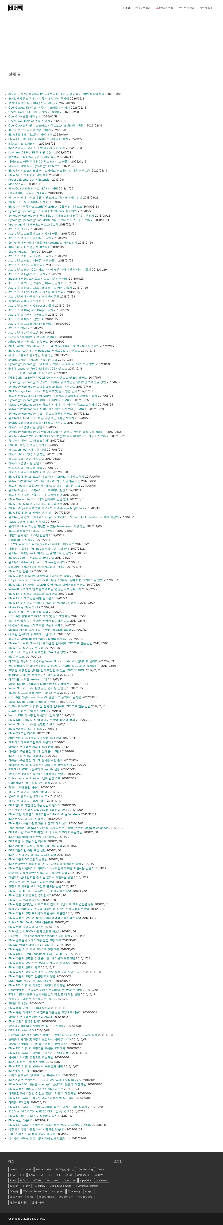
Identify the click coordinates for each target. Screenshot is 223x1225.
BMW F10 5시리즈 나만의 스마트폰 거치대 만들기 (39, 1052)
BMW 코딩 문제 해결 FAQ (24, 900)
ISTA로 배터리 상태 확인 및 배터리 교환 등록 (36, 148)
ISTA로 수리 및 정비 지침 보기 (27, 818)
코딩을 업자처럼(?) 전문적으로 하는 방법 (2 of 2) (39, 1039)
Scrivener (101, 1180)
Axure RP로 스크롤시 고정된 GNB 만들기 (34, 233)
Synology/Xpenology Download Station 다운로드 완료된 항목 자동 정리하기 (57, 431)
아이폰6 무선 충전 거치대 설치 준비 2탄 (33, 751)
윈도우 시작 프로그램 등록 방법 (28, 611)
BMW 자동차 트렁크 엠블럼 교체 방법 (32, 976)
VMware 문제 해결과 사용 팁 (26, 521)
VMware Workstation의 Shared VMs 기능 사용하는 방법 (44, 481)
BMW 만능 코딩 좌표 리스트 (26, 927)
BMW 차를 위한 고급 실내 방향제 (29, 1008)
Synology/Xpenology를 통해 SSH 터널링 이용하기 (40, 400)
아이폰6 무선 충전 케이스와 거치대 (30, 1016)
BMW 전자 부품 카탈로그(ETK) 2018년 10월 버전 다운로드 (45, 206)
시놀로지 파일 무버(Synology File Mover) (34, 166)
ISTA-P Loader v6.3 (21, 1030)
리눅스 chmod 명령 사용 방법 (27, 449)
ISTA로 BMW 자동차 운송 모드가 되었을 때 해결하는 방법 (44, 864)
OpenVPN (85, 1180)
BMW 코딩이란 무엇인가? (24, 1021)
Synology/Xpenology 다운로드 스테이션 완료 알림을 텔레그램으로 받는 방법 (57, 382)
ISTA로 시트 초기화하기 (23, 143)
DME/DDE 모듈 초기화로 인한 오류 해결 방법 (37, 652)
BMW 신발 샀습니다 (21, 1120)
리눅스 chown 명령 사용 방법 (27, 454)
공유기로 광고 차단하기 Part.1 (27, 800)
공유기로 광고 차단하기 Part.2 (27, 796)
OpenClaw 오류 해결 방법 (24, 116)
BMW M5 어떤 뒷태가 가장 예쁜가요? (32, 1116)
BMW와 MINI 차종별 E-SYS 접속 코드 (32, 944)
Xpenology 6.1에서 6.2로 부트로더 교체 (33, 224)
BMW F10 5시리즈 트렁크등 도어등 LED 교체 (37, 1048)
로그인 (118, 1161)
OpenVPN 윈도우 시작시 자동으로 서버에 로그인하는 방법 (45, 990)
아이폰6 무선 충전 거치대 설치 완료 (30, 746)
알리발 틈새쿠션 (18, 1003)
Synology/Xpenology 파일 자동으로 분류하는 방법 (40, 413)
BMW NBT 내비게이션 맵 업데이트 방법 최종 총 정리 (41, 719)
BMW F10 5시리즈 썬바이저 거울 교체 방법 (35, 1066)
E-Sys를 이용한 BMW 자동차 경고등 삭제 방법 (37, 872)
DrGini (101, 1169)
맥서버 (30, 1196)
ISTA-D (24, 1180)
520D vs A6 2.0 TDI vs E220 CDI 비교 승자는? (38, 1111)
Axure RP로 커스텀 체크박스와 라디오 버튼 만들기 (40, 287)
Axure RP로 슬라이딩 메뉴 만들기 (29, 238)
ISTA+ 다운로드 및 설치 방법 (26, 1062)
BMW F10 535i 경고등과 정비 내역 (30, 134)
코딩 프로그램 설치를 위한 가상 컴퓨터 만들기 (37, 773)
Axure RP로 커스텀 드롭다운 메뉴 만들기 (34, 283)
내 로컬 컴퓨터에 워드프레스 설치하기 (32, 634)
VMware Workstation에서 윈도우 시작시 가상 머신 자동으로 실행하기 (52, 404)
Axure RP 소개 (17, 229)
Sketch (14, 1185)
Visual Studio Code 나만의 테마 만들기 (33, 701)
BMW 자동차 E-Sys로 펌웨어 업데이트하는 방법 (38, 575)
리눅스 (89, 1191)
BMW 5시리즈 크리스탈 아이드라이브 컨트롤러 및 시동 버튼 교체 (49, 170)
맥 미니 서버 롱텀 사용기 (24, 787)
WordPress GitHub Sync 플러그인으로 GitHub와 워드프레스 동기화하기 (54, 665)
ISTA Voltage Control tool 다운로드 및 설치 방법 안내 (42, 391)
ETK (22, 1174)
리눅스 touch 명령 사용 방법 (26, 458)
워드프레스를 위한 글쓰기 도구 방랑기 (32, 530)
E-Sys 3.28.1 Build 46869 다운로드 (30, 922)
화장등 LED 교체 (18, 1102)
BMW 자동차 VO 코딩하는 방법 (28, 859)
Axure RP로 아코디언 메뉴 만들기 (29, 256)
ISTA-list (37, 1180)
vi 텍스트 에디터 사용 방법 (25, 467)
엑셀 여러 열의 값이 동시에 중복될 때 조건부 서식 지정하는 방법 (49, 908)
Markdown (53, 1180)
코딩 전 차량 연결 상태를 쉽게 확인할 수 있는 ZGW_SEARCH (46, 670)
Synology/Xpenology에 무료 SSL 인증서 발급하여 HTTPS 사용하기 (51, 215)
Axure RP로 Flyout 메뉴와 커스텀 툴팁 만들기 (37, 292)
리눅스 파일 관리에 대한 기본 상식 (30, 472)
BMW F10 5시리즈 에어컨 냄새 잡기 (31, 512)
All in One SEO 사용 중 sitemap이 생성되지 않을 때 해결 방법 (47, 1084)
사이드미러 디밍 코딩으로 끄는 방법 (31, 1057)
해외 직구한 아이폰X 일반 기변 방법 (30, 355)
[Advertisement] (111, 41)
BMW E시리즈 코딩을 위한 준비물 (29, 598)
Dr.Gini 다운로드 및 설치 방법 (27, 710)
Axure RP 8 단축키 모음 (23, 332)
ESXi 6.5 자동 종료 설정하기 (26, 445)
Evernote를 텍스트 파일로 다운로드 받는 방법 (37, 422)
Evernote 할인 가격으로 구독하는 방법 (32, 359)
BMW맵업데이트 (65, 1169)
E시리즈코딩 (36, 1174)
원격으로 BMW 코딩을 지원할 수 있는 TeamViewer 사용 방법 (47, 526)
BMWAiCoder (43, 1169)
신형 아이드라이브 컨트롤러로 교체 (30, 999)
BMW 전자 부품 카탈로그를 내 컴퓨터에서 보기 (38, 823)
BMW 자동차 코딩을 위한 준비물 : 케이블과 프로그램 (41, 958)
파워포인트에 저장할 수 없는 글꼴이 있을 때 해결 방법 (42, 1093)
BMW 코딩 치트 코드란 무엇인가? (29, 895)
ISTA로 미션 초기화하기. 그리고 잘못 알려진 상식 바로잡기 (45, 1080)
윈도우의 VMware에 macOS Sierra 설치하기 (36, 562)
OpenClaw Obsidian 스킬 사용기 (29, 121)
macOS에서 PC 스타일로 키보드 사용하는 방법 (38, 278)
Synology (39, 1185)
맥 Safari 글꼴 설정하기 (23, 301)
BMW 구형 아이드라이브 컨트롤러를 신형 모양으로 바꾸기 (45, 1012)
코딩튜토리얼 (85, 1196)
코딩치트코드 (66, 1196)
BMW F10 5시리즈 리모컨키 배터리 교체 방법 (37, 985)
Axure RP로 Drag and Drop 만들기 (30, 310)
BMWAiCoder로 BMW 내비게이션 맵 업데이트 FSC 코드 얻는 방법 (50, 643)
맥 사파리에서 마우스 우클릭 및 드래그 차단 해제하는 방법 (45, 197)
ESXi (12, 1174)
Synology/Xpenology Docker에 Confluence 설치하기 (42, 211)
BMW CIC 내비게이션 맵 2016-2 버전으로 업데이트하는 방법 (47, 584)
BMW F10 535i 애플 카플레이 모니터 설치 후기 (38, 139)
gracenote (83, 1174)
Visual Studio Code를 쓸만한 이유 (30, 724)
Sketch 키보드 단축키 (22, 251)
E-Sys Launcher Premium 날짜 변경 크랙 (34, 778)
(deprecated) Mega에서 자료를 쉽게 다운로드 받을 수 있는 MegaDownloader (58, 828)
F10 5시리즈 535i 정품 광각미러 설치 (32, 1134)
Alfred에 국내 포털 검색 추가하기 (29, 247)
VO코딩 (14, 1191)
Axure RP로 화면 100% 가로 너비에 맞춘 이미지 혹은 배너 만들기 (49, 269)
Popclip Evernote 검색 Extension (29, 179)
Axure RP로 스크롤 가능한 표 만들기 (31, 323)
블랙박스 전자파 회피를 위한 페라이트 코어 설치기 (40, 764)
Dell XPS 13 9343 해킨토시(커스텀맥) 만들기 (37, 566)
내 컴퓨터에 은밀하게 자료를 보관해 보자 (34, 625)
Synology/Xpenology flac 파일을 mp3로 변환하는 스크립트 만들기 (51, 220)
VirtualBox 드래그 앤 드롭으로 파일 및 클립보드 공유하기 (44, 589)
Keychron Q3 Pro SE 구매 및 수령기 (31, 152)
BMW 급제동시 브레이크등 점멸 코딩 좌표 (34, 940)
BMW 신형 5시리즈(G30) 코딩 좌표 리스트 (35, 503)
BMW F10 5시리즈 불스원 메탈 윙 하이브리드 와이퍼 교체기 (46, 476)
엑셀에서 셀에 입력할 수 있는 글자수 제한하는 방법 (40, 877)
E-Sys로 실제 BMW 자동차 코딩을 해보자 (34, 931)
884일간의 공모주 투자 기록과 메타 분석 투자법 (38, 98)
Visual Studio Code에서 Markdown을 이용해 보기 (40, 683)
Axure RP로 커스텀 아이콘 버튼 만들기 (32, 260)
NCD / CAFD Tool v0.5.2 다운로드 (30, 373)
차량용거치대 (46, 1196)
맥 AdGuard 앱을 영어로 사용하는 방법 (33, 188)
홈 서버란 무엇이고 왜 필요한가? (28, 440)
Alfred (13, 1169)
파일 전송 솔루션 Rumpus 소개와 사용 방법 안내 (39, 548)
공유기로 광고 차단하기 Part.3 (27, 792)
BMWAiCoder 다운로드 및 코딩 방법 (31, 557)
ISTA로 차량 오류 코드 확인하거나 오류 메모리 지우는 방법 (45, 832)
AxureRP (27, 1169)
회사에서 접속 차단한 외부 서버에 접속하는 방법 (38, 620)
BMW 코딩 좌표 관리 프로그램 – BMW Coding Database (44, 814)
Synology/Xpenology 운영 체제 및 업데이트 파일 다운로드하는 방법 (51, 364)
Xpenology (74, 1191)
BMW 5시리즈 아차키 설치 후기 (28, 175)
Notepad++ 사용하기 (22, 539)
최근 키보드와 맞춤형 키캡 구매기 (29, 130)
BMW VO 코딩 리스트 (22, 733)
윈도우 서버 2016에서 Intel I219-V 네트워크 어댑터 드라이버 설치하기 (52, 395)
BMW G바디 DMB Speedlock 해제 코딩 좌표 (36, 954)
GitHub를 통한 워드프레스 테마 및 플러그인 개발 (39, 616)
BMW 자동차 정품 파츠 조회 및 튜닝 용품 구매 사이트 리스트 (46, 972)
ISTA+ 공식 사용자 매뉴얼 (24, 756)
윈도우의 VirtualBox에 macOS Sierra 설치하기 (38, 638)
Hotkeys (98, 1174)
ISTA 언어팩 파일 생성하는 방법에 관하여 (34, 805)
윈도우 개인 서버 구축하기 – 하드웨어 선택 (35, 494)
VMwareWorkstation (87, 1185)
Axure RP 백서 (17, 328)
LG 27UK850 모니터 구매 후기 (27, 193)
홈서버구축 (38, 1202)
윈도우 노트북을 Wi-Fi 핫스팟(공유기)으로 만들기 (39, 553)
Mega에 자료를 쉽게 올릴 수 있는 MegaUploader (39, 629)
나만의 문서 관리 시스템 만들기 (28, 535)
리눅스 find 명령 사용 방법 (25, 427)
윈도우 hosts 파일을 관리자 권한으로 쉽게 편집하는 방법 (44, 485)
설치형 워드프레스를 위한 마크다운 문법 (33, 692)
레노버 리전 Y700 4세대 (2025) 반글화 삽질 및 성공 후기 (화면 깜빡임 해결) (57, 94)
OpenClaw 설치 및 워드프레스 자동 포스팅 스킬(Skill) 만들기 (47, 125)
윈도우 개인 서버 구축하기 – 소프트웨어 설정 (36, 490)
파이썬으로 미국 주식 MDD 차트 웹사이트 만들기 (39, 161)
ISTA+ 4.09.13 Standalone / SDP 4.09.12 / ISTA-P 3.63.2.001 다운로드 (53, 346)
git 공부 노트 (16, 656)
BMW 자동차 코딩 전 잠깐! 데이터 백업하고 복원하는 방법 (44, 917)
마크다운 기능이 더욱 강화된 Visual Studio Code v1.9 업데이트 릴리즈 (53, 661)
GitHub (68, 1174)
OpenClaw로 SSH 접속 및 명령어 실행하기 (35, 112)
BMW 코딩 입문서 (19, 571)
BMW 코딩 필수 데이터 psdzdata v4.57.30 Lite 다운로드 (44, 350)
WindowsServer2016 (35, 1191)
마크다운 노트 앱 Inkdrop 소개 (27, 679)
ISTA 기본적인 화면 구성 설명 (27, 850)
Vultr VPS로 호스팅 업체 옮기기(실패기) (33, 715)
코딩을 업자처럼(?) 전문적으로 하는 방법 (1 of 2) (39, 1044)
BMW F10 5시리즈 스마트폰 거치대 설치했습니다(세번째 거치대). (49, 1125)
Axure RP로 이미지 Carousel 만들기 (31, 305)
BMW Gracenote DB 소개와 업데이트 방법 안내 (38, 499)
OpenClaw (70, 1180)
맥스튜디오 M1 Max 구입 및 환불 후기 (32, 157)
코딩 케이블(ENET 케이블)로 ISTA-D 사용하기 (37, 1026)
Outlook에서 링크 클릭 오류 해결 (29, 782)
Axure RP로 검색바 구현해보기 (27, 314)
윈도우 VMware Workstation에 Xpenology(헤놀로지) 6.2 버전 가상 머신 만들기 (59, 436)
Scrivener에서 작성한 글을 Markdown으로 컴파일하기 (42, 242)
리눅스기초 (16, 1196)
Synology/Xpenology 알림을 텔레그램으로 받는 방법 (41, 386)
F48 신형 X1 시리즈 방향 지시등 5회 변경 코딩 (37, 809)
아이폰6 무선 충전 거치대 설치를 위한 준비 (35, 760)
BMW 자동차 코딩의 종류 (24, 967)
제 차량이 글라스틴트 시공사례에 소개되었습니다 (39, 1138)
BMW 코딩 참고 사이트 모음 (26, 647)
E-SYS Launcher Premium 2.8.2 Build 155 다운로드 (41, 544)
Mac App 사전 (17, 184)
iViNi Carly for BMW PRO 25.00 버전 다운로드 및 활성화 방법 (48, 377)
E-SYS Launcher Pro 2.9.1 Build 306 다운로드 (37, 368)
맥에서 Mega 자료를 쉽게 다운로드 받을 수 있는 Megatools (46, 508)
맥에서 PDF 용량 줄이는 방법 (26, 202)
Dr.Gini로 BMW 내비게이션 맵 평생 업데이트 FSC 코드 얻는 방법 (49, 706)
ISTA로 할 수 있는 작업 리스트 (27, 841)
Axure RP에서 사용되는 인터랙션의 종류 (33, 296)
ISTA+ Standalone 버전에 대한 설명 (31, 836)
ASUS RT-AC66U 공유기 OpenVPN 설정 (34, 769)
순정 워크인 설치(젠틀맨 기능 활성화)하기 (34, 1075)
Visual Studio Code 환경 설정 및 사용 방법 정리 (39, 688)
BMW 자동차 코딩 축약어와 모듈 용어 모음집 (36, 913)
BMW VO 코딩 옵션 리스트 (25, 728)
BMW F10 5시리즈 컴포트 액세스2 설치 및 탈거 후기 (41, 1098)
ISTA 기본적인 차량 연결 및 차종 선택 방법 (35, 845)
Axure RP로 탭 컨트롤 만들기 (26, 265)
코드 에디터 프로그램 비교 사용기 (29, 742)
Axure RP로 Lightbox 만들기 (26, 274)
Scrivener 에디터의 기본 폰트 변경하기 (33, 337)
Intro (13, 1180)
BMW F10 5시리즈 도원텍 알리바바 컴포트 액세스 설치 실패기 (47, 1107)
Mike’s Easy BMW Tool (23, 607)
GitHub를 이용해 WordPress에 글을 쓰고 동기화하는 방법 (45, 697)
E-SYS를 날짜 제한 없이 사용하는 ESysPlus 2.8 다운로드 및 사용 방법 (52, 1035)
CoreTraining (86, 1169)
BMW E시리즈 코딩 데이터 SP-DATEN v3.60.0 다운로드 (43, 602)
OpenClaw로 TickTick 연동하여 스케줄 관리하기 (39, 107)
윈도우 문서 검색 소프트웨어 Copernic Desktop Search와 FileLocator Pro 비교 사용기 (63, 517)
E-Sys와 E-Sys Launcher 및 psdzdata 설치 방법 (39, 936)
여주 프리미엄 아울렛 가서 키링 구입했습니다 (37, 1129)
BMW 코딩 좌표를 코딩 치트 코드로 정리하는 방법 (39, 891)
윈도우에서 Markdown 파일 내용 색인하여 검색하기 (41, 418)
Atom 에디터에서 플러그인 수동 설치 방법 (34, 737)
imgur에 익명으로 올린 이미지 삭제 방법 (33, 674)
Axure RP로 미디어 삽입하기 (26, 319)
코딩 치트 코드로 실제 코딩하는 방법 (31, 881)
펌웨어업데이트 (18, 1202)
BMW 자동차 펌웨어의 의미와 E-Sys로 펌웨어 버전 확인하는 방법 (49, 868)
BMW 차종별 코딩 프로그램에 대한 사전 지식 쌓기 (39, 963)
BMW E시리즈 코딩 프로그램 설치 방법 (32, 593)
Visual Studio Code (60, 1185)
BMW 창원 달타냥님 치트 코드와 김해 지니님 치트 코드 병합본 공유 (51, 904)
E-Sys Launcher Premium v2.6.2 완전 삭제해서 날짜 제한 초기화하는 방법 (55, 580)
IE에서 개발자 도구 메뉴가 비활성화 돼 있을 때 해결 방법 (44, 994)
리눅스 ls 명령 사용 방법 (23, 463)
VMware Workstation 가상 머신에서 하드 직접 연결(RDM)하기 (48, 409)
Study (26, 1185)
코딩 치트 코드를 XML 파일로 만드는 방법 (34, 886)
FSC (50, 1174)
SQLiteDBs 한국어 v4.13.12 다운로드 (31, 980)
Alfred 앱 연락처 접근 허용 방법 (28, 341)
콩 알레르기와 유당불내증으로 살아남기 (33, 103)
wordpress (58, 1191)
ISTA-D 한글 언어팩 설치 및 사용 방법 (32, 855)
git (58, 1174)
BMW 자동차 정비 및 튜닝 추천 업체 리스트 (35, 1089)
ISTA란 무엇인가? (19, 1071)
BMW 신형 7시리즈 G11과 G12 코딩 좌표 (33, 949)
